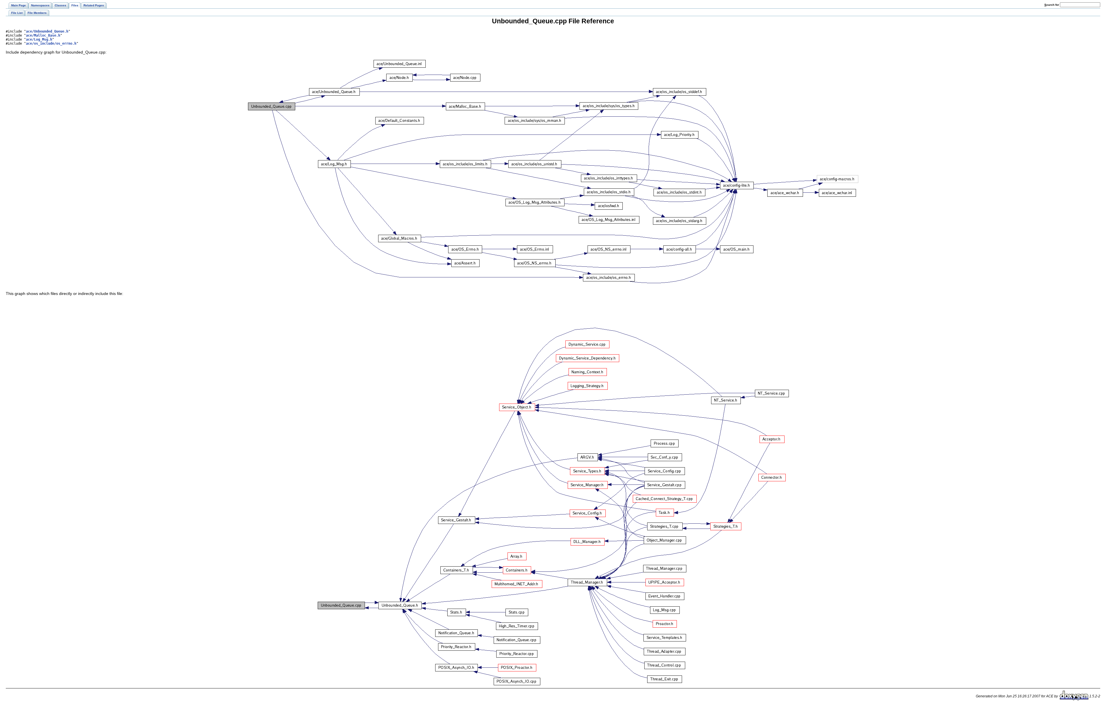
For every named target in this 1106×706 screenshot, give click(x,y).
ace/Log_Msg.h (39, 39)
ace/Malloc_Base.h (43, 35)
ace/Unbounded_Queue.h (47, 31)
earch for (1052, 4)
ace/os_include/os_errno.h (51, 43)
